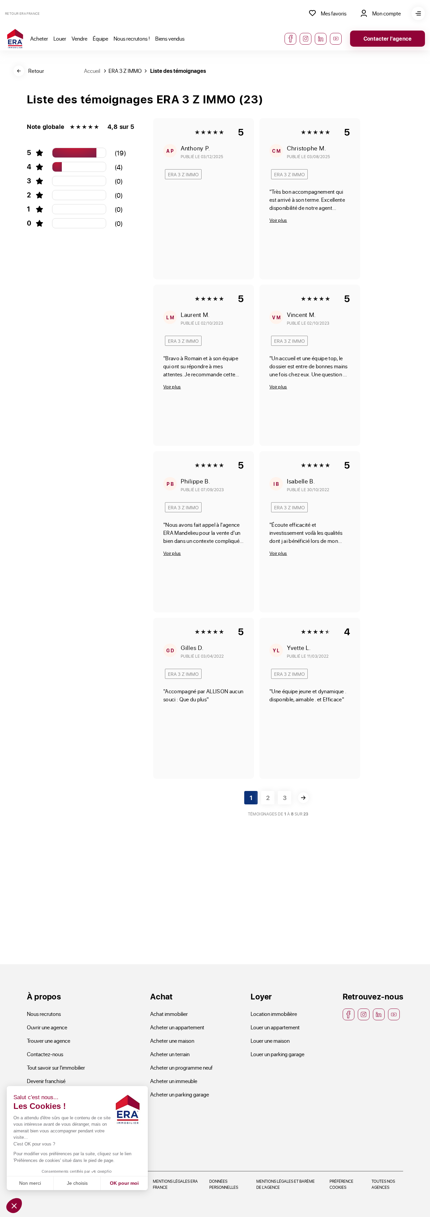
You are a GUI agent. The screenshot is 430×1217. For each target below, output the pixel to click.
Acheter (39, 38)
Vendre (79, 38)
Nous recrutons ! (132, 38)
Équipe (100, 38)
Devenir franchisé (46, 1080)
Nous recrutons (44, 1013)
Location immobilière (274, 1013)
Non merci (30, 1183)
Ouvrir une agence (47, 1027)
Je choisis (77, 1183)
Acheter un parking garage (179, 1094)
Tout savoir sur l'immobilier (56, 1067)
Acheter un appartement (177, 1027)
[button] (14, 1206)
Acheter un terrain (169, 1054)
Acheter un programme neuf (181, 1067)
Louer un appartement (275, 1027)
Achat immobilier (169, 1013)
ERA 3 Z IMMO (125, 70)
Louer (59, 38)
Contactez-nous (45, 1054)
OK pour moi (124, 1183)
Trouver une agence (48, 1040)
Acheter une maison (172, 1040)
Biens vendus (169, 38)
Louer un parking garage (277, 1054)
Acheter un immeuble (173, 1080)
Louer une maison (270, 1040)
